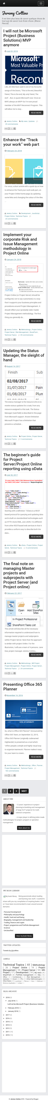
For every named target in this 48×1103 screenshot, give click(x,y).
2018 (8, 997)
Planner (40, 765)
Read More (36, 113)
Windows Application (9, 983)
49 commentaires (11, 124)
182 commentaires (12, 771)
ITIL (21, 979)
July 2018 (11, 1001)
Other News (7, 981)
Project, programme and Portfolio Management (21, 925)
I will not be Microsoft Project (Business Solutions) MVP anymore (22, 38)
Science (7, 928)
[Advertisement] (24, 859)
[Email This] (6, 128)
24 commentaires (11, 219)
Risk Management (22, 332)
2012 (8, 1028)
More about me (24, 828)
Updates (32, 121)
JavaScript (36, 213)
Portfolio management (25, 975)
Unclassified (8, 930)
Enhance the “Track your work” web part (21, 142)
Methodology (26, 330)
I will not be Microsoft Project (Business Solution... (26, 1004)
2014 (8, 1025)
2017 (8, 1015)
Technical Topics (22, 216)
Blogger (36, 1099)
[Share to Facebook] (14, 128)
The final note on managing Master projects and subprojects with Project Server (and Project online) (20, 575)
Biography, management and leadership (18, 920)
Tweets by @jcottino (10, 951)
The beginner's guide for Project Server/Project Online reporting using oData (22, 462)
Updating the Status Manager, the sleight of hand (23, 355)
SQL (40, 975)
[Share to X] (11, 128)
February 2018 (13, 1008)
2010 (8, 1035)
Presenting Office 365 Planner (22, 686)
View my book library (24, 936)
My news (24, 121)
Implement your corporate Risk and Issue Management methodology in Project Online (20, 243)
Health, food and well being (14, 917)
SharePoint (34, 332)
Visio (32, 981)
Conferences (17, 977)
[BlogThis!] (8, 128)
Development (26, 213)
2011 (8, 1032)
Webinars (40, 981)
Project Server (10, 332)
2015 (8, 1022)
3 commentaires (26, 439)
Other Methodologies (34, 979)
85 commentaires (27, 335)
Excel (15, 979)
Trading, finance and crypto (14, 923)
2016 (8, 1018)
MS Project (36, 663)
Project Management (12, 666)
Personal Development (12, 912)
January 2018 (13, 1011)
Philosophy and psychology (14, 915)
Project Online (10, 216)
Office (34, 765)
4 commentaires (32, 548)
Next (24, 791)
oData (23, 545)
